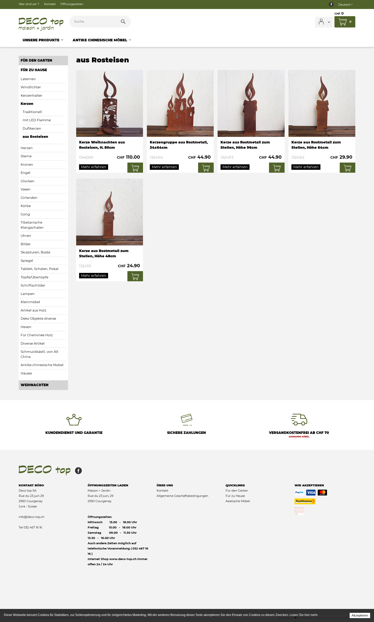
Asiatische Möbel (238, 501)
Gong (25, 214)
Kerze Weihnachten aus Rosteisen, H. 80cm (109, 121)
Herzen (27, 148)
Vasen (26, 189)
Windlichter (31, 87)
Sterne (26, 156)
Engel (25, 173)
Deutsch (344, 4)
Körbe (26, 206)
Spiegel (27, 261)
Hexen (26, 327)
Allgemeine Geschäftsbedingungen (182, 496)
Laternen (28, 79)
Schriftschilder (33, 285)
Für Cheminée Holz (37, 335)
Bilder (26, 244)
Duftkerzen (32, 128)
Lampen (28, 294)
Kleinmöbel (30, 302)
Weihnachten (35, 385)
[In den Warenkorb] (135, 168)
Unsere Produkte (41, 40)
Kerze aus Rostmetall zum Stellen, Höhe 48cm (109, 230)
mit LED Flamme (37, 120)
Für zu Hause (34, 70)
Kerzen (27, 104)
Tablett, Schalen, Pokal (39, 269)
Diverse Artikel (33, 343)
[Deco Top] (41, 24)
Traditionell (32, 112)
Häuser (26, 373)
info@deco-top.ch (31, 517)
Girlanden (29, 198)
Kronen (27, 164)
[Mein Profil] (324, 22)
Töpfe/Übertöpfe (34, 277)
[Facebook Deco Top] (331, 4)
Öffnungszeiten (71, 4)
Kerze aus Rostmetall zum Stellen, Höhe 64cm (321, 121)
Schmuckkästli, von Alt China (39, 354)
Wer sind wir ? (29, 4)
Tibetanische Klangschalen (32, 224)
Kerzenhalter (31, 95)
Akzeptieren (360, 615)
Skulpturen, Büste (35, 252)
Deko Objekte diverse (38, 318)
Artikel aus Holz (33, 310)
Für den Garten (36, 60)
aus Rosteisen (35, 137)
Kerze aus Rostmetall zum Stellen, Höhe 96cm (251, 121)
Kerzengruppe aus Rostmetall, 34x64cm (180, 121)
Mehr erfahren (93, 167)
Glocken (27, 181)
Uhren (26, 236)
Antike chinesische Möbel (100, 40)
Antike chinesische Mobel (42, 365)
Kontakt (50, 4)
